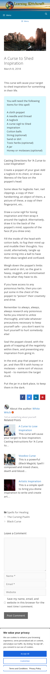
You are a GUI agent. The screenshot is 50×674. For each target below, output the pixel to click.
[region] (25, 651)
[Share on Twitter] (29, 399)
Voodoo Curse (27, 455)
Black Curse (14, 521)
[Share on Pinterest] (42, 399)
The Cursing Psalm (18, 517)
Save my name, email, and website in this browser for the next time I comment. (25, 602)
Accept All (25, 653)
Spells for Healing (17, 512)
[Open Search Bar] (46, 13)
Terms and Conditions (18, 668)
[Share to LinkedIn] (36, 399)
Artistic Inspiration (30, 481)
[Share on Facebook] (22, 399)
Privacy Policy (35, 668)
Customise (25, 661)
